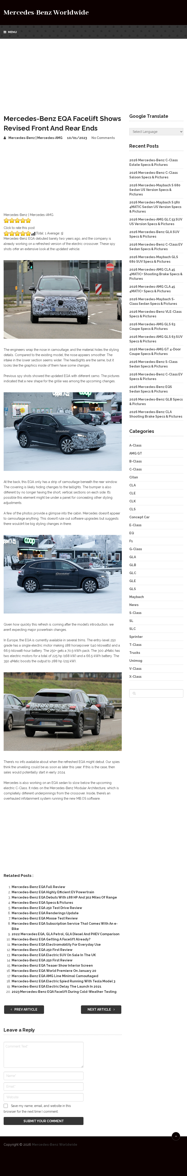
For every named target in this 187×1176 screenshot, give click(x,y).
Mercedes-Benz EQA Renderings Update (45, 913)
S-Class (135, 613)
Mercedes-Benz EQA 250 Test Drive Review (47, 908)
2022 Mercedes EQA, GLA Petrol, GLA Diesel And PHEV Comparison (65, 934)
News (133, 605)
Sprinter (136, 637)
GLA (132, 557)
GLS (132, 589)
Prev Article (25, 1009)
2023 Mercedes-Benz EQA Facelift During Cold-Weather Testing (64, 992)
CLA (132, 485)
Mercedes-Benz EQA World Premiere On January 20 (54, 971)
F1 (131, 541)
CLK (132, 501)
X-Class (135, 676)
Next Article (100, 1009)
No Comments (103, 137)
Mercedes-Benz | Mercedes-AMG (35, 138)
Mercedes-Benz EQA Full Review (38, 887)
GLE (132, 581)
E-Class (135, 525)
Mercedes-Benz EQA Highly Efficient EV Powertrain (53, 892)
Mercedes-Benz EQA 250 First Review (42, 950)
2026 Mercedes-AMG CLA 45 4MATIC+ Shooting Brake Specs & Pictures (155, 274)
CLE (132, 493)
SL (131, 621)
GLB (132, 565)
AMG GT (135, 453)
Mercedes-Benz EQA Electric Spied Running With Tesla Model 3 (63, 981)
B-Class (135, 461)
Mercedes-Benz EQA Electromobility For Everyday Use (56, 944)
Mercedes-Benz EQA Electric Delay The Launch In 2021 (56, 986)
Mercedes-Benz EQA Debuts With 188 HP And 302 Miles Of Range (64, 897)
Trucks (134, 653)
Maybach (136, 597)
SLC (132, 629)
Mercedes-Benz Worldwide (46, 12)
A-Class (135, 445)
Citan (133, 477)
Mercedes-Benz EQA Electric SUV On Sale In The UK (54, 955)
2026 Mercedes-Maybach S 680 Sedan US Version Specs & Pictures (154, 189)
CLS (132, 509)
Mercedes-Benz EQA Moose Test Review (45, 918)
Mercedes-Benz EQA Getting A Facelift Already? (51, 939)
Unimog (135, 660)
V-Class (135, 668)
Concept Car (139, 517)
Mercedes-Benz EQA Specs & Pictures (42, 902)
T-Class (135, 645)
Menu (12, 32)
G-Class (135, 549)
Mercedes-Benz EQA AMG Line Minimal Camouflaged (55, 976)
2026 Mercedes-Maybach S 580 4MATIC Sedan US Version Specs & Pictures (155, 206)
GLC (132, 573)
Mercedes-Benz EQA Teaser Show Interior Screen (52, 965)
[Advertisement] (93, 73)
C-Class (135, 469)
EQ (131, 533)
